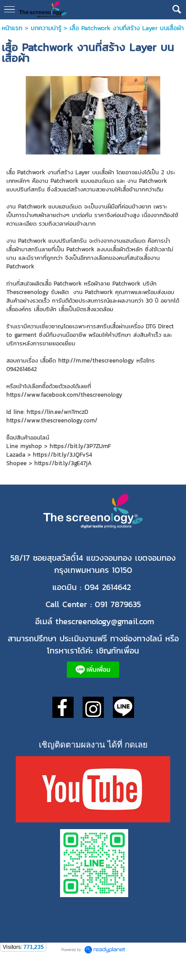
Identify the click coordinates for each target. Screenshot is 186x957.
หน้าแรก (13, 28)
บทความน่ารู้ (46, 28)
